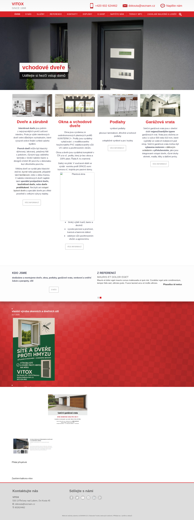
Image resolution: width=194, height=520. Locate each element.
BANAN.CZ (84, 515)
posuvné (37, 172)
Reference (56, 14)
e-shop (101, 14)
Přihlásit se (116, 515)
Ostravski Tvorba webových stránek (100, 515)
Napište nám (174, 5)
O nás (28, 14)
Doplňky (87, 14)
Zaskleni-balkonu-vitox (22, 478)
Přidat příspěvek (19, 462)
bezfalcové (24, 175)
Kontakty (72, 14)
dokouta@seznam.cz (25, 504)
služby (41, 14)
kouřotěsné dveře (26, 184)
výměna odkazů (127, 515)
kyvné (25, 172)
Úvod (17, 14)
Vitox (18, 4)
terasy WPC (135, 14)
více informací (32, 203)
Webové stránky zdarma (70, 515)
